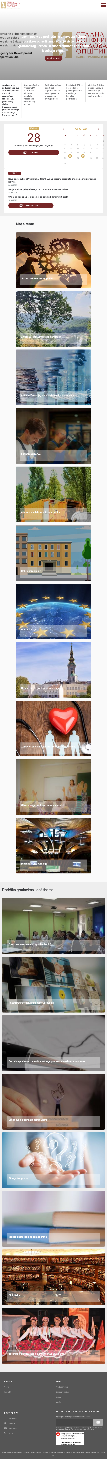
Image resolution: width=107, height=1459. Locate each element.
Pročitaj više (53, 53)
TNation (53, 1455)
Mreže (58, 1402)
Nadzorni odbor (62, 1392)
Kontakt (7, 1392)
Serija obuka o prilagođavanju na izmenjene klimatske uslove (38, 189)
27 (83, 156)
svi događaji (34, 152)
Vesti (6, 1387)
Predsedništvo (62, 1387)
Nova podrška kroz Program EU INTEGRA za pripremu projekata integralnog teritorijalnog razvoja (52, 180)
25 (70, 156)
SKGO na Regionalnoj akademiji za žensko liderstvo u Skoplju (38, 197)
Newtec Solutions (97, 1452)
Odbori (58, 1397)
